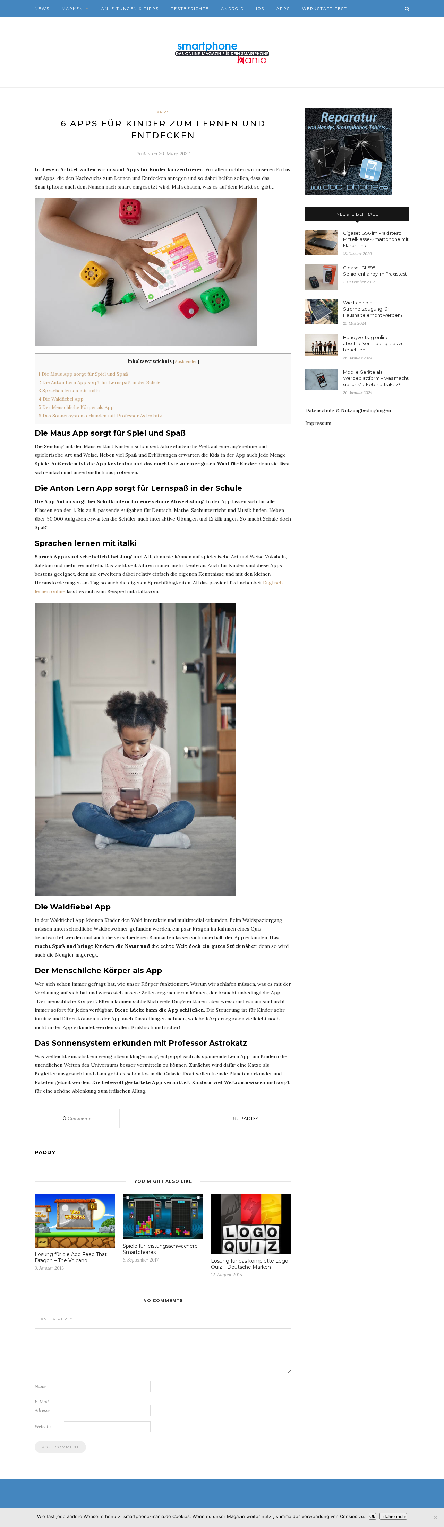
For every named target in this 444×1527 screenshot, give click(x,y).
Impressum (318, 423)
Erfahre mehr (393, 1516)
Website (43, 1427)
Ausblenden (186, 361)
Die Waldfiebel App (61, 399)
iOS (260, 8)
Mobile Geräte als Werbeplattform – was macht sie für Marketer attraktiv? (376, 378)
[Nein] (435, 1517)
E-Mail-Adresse (43, 1406)
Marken (72, 8)
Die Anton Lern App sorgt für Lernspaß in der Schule (99, 382)
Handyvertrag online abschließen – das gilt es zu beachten (373, 343)
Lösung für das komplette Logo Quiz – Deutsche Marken (249, 1264)
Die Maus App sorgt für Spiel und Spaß (83, 374)
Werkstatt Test (324, 8)
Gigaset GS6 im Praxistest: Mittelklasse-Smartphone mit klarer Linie (376, 239)
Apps (283, 8)
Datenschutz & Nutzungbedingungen (348, 410)
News (42, 8)
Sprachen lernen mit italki (69, 391)
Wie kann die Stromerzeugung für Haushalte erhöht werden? (373, 309)
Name (40, 1386)
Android (232, 8)
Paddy (249, 1118)
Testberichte (190, 8)
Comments (77, 1118)
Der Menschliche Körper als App (76, 407)
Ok (372, 1516)
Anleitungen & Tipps (130, 8)
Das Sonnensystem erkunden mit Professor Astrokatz (100, 416)
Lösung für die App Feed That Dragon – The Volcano (71, 1257)
